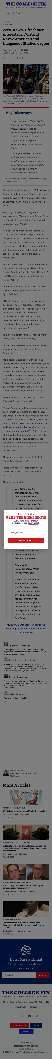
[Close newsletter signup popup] (44, 514)
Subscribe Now (26, 540)
